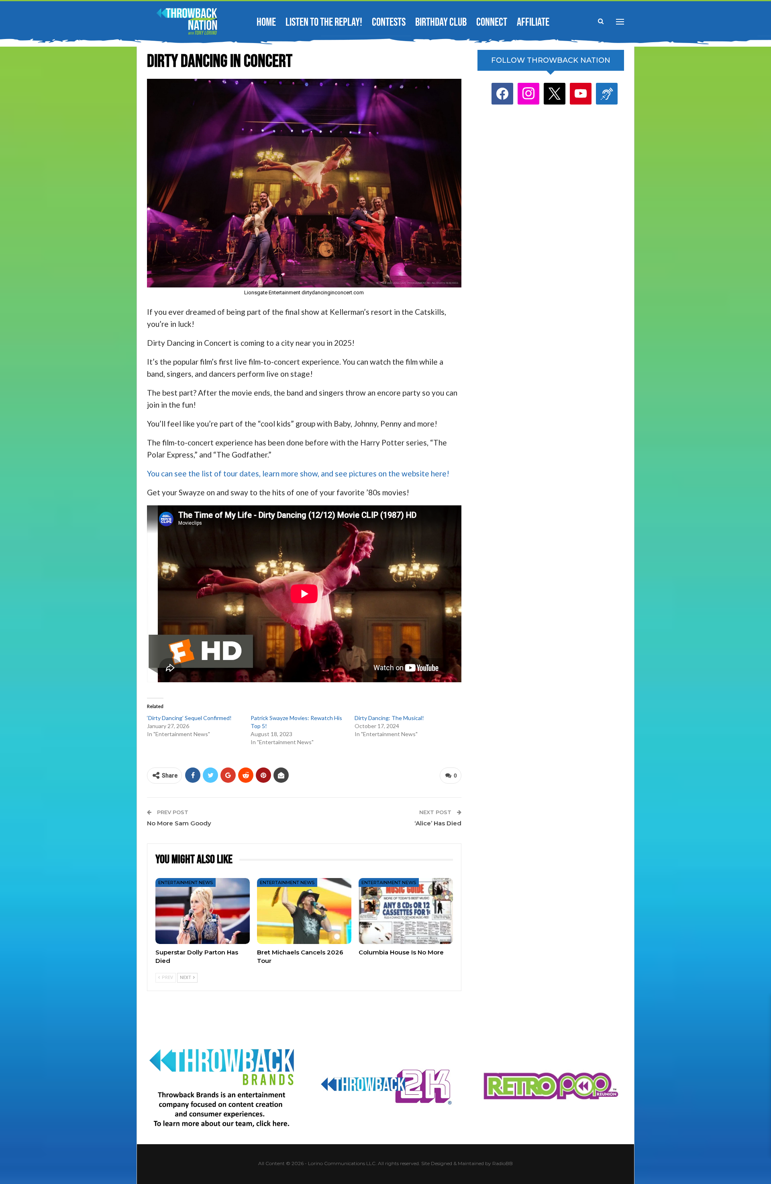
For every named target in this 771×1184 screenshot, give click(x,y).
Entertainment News (185, 882)
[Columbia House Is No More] (406, 911)
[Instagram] (528, 93)
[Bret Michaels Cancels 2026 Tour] (304, 911)
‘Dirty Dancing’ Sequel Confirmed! (189, 717)
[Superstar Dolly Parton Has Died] (202, 911)
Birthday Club (441, 22)
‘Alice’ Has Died (437, 823)
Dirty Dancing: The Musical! (389, 717)
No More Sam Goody (179, 823)
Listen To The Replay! (324, 22)
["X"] (554, 93)
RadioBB (502, 1163)
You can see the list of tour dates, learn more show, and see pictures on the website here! (299, 473)
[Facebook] (502, 93)
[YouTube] (581, 93)
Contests (389, 22)
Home (266, 22)
